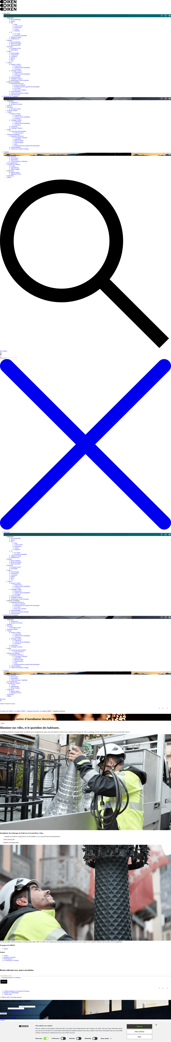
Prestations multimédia (20, 35)
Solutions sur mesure (16, 104)
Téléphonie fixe (15, 39)
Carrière (13, 166)
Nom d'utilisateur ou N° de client (9, 1006)
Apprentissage (15, 167)
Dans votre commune (20, 90)
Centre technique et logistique (19, 161)
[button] (0, 356)
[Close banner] (156, 1024)
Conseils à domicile (19, 85)
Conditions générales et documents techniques (16, 991)
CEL (12, 61)
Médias (9, 177)
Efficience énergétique (13, 134)
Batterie (13, 58)
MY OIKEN (3, 351)
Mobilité (9, 40)
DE (1, 352)
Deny (139, 1037)
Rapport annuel (15, 172)
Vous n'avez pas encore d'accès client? (10, 1012)
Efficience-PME (18, 141)
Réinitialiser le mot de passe (20, 1010)
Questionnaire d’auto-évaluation (20, 80)
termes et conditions (15, 977)
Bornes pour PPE (15, 45)
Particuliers (7, 13)
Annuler (2, 1020)
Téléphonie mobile (16, 37)
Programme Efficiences (17, 83)
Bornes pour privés (16, 43)
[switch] (63, 1038)
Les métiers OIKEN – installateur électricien (26, 711)
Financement (17, 66)
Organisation (14, 159)
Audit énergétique (16, 91)
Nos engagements (12, 163)
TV (12, 32)
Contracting (17, 115)
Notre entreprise (11, 156)
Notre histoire (14, 158)
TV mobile (17, 34)
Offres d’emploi (15, 169)
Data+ (16, 144)
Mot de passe (3, 1008)
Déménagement (8, 959)
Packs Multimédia (16, 19)
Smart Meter (14, 50)
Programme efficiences (17, 136)
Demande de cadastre (10, 957)
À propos (6, 152)
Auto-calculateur (15, 94)
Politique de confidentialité (11, 992)
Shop (15, 24)
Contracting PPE (15, 77)
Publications (10, 171)
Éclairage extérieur (12, 110)
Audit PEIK (17, 139)
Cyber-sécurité (18, 26)
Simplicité (17, 31)
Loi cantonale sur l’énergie (11, 960)
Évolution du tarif (16, 48)
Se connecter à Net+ (6, 1018)
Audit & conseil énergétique (22, 67)
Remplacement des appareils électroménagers (27, 86)
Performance (17, 27)
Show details (105, 1038)
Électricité (10, 47)
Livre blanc (17, 88)
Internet (13, 21)
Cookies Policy (8, 994)
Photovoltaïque (15, 53)
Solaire (9, 51)
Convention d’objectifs (20, 137)
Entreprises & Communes (11, 96)
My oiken (2, 699)
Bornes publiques (15, 42)
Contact (6, 955)
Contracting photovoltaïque (18, 131)
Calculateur (14, 56)
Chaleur (9, 62)
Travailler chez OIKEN (13, 164)
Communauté (14, 54)
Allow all (139, 1026)
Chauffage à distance (16, 78)
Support (6, 948)
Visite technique (18, 142)
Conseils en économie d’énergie (20, 93)
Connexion (3, 1013)
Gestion (16, 29)
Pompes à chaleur (16, 64)
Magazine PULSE (16, 174)
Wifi (12, 23)
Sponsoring (10, 175)
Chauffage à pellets (16, 70)
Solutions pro (14, 102)
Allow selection (139, 1031)
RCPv (12, 59)
